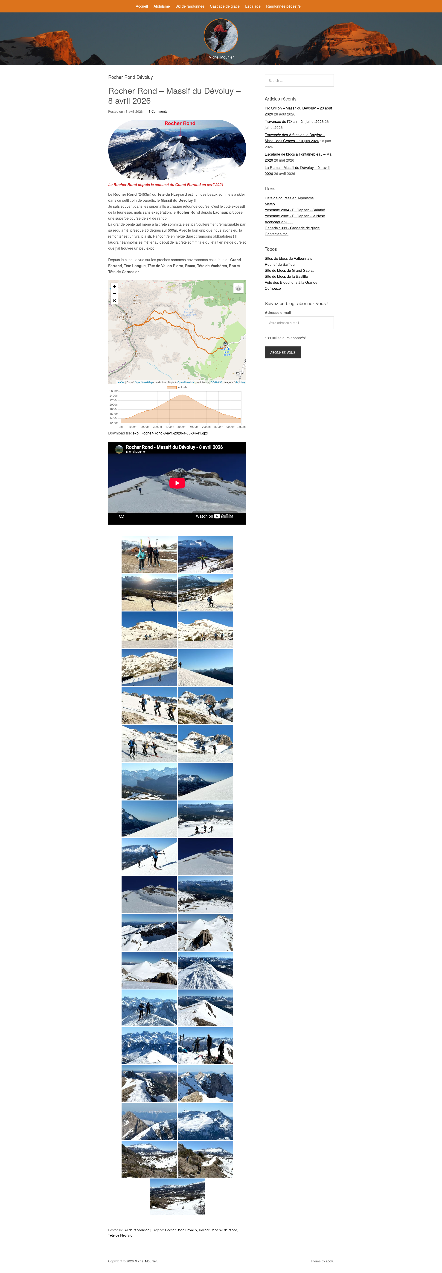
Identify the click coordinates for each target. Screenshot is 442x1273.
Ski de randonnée (189, 6)
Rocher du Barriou (280, 264)
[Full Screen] (114, 300)
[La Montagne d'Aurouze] (205, 1121)
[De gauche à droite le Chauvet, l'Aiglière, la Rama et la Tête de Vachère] (149, 932)
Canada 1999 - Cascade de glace (292, 227)
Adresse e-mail (278, 312)
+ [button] (114, 286)
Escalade (253, 6)
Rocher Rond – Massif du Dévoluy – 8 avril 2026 (174, 95)
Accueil (142, 6)
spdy (329, 1261)
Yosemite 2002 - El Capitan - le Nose (295, 216)
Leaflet (120, 382)
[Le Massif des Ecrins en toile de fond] (149, 1007)
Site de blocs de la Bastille (286, 276)
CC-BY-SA (216, 382)
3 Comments (158, 111)
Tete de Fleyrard (120, 1235)
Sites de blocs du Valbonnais (288, 258)
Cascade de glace (225, 6)
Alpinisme (162, 6)
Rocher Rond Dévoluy (181, 1230)
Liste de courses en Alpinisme (289, 198)
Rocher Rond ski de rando (218, 1230)
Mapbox (240, 382)
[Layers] (238, 288)
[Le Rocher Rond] (149, 629)
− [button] (114, 293)
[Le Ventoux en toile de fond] (149, 1121)
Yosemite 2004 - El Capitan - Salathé (295, 210)
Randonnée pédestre (283, 6)
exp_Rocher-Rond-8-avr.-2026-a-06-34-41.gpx (170, 433)
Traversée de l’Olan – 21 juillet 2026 (294, 121)
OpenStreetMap (144, 382)
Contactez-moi (276, 233)
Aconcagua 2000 (279, 221)
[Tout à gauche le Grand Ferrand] (205, 743)
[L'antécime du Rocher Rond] (205, 970)
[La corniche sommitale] (149, 1083)
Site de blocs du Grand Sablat (289, 270)
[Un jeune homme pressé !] (205, 705)
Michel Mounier (146, 1261)
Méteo (270, 204)
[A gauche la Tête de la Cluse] (149, 818)
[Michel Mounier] (221, 51)
